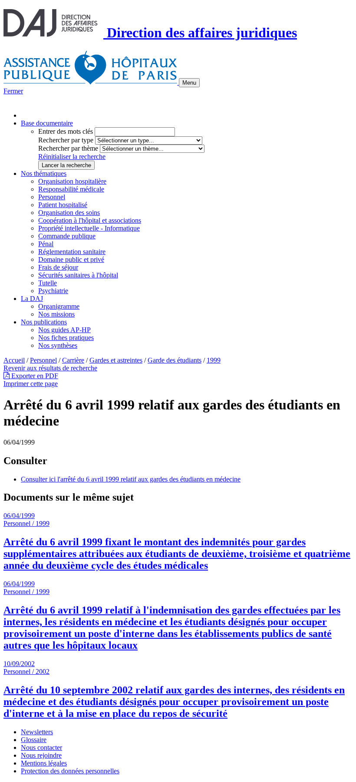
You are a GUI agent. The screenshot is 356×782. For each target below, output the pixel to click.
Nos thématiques (43, 173)
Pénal (45, 243)
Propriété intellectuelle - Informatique (89, 228)
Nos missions (56, 314)
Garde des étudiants (174, 360)
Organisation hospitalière (72, 181)
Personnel (51, 197)
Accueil (14, 360)
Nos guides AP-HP (64, 329)
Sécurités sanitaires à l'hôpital (78, 275)
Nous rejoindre (41, 755)
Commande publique (67, 236)
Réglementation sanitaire (71, 251)
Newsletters (37, 732)
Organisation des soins (69, 212)
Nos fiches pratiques (66, 337)
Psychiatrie (53, 290)
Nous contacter (41, 747)
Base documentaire (47, 123)
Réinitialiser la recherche (71, 156)
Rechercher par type (65, 140)
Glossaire (33, 739)
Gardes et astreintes (115, 360)
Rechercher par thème (68, 148)
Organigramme (58, 306)
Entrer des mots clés (65, 131)
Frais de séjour (58, 267)
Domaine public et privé (71, 259)
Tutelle (47, 283)
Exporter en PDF (34, 375)
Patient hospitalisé (62, 204)
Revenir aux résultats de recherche (50, 368)
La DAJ (32, 298)
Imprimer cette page (30, 383)
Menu (189, 82)
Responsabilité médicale (71, 189)
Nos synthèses (57, 345)
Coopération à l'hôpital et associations (89, 220)
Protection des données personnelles (70, 771)
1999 (214, 360)
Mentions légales (44, 763)
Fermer (13, 91)
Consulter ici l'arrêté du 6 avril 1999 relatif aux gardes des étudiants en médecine (131, 479)
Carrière (73, 360)
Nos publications (44, 322)
